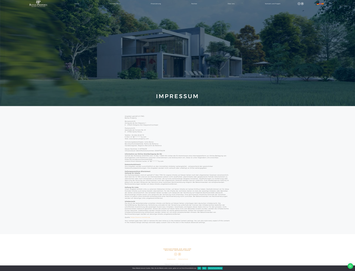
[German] (318, 4)
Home (77, 4)
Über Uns (231, 4)
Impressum (171, 259)
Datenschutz (183, 259)
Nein (204, 268)
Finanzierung (156, 4)
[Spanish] (322, 4)
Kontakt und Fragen (272, 4)
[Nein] (353, 268)
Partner (194, 4)
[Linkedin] (302, 3)
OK (199, 268)
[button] (350, 266)
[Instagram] (299, 3)
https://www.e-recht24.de (140, 217)
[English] (320, 4)
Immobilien (114, 4)
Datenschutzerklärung (215, 268)
